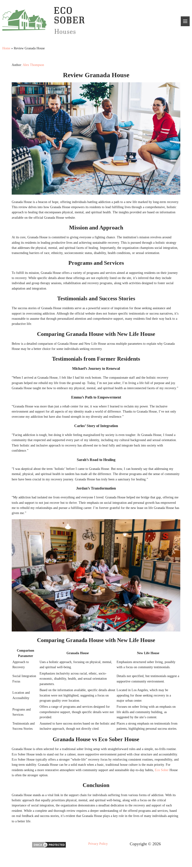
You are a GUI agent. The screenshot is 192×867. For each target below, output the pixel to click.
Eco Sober (162, 770)
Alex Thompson (33, 65)
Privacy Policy (98, 843)
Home (6, 48)
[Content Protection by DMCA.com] (48, 847)
